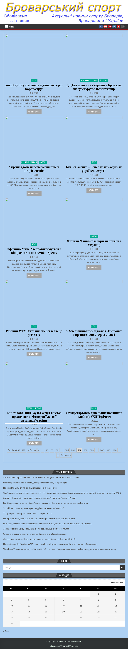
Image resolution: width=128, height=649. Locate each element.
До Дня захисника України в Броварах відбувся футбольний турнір (93, 87)
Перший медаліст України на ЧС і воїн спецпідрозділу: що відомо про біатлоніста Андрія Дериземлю (50, 544)
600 (102, 450)
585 (67, 450)
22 (98, 612)
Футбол (103, 80)
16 (116, 606)
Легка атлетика (34, 408)
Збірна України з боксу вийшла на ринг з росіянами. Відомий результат (36, 529)
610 (108, 450)
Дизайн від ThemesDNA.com (64, 646)
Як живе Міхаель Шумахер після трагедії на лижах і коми (30, 488)
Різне (34, 326)
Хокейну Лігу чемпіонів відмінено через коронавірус (34, 87)
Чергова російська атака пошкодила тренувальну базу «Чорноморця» (36, 483)
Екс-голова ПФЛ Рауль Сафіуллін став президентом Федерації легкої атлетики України (34, 416)
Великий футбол (29, 162)
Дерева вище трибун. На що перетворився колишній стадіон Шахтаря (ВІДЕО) (39, 539)
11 (29, 606)
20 (52, 450)
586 (73, 450)
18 (29, 612)
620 (115, 450)
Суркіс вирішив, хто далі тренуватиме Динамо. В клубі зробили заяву (35, 534)
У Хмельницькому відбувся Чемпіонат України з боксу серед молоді (94, 333)
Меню (11, 26)
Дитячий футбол (89, 80)
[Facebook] (101, 26)
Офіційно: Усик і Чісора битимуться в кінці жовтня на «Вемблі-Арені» (34, 251)
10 (47, 450)
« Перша (32, 450)
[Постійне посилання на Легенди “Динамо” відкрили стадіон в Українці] (94, 215)
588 (85, 450)
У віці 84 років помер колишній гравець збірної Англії (27, 513)
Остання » (66, 455)
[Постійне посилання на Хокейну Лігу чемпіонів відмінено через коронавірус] (34, 55)
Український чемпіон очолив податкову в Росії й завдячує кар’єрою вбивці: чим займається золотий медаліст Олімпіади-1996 (62, 493)
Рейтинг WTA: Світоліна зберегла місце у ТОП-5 (34, 333)
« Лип (6, 631)
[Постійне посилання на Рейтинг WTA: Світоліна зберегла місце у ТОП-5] (34, 301)
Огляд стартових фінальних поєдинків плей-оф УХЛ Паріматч (94, 415)
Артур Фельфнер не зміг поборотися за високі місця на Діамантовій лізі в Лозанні (41, 477)
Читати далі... (34, 111)
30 (57, 450)
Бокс (94, 162)
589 (92, 450)
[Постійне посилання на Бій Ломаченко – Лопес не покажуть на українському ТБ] (94, 137)
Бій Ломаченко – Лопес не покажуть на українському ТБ (94, 169)
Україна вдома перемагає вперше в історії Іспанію (34, 169)
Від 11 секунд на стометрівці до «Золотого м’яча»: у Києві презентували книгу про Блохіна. (45, 503)
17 (12, 612)
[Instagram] (114, 26)
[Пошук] (123, 26)
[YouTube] (118, 26)
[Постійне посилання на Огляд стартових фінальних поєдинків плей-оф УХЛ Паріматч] (94, 383)
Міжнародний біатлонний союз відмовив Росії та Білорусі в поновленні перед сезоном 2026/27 (47, 523)
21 (81, 612)
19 (46, 612)
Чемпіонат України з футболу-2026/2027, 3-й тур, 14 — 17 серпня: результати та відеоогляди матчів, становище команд (59, 549)
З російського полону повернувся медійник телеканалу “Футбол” (33, 508)
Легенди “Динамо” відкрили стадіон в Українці (94, 243)
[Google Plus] (105, 26)
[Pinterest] (110, 26)
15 (98, 606)
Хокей (34, 80)
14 (81, 606)
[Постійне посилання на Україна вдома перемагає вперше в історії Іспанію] (34, 137)
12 (46, 606)
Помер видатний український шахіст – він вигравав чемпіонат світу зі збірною (39, 518)
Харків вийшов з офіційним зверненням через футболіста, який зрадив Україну (39, 498)
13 (63, 606)
